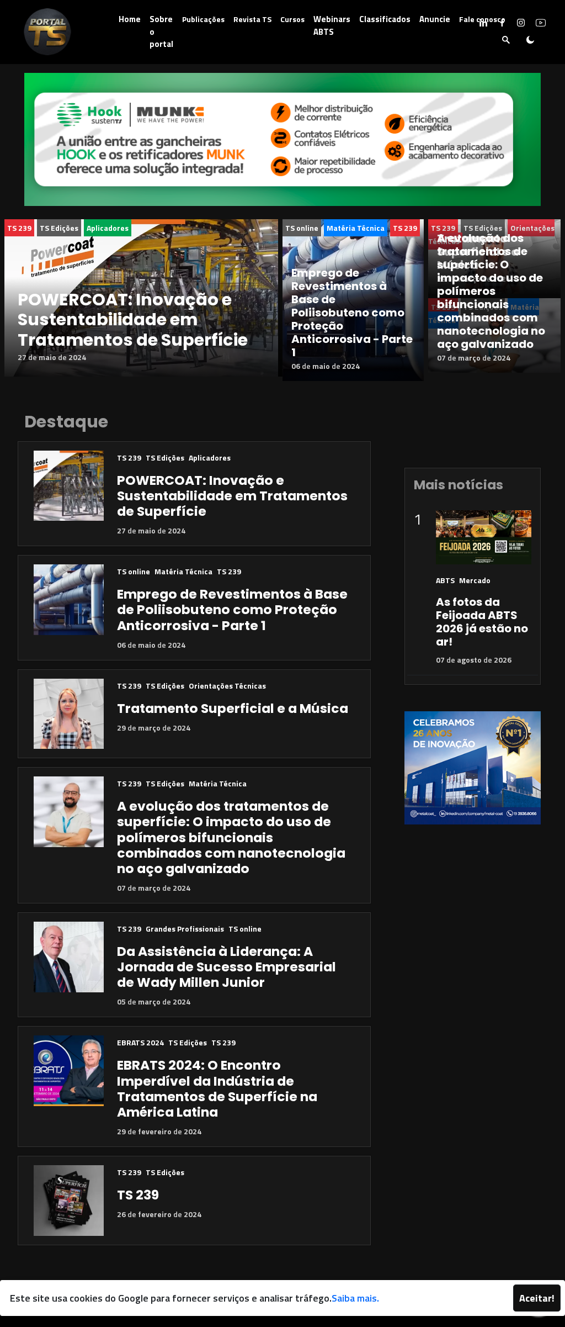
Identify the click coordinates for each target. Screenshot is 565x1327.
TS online (301, 228)
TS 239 (19, 228)
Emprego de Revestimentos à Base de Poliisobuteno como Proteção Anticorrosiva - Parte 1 (352, 312)
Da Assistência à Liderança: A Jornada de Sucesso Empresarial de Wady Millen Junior (226, 966)
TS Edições (59, 228)
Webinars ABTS (331, 25)
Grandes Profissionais (185, 928)
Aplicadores (108, 228)
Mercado (475, 580)
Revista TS (252, 19)
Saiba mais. (355, 1298)
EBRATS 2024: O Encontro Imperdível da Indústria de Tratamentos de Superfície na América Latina (217, 1088)
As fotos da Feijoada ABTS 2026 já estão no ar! (482, 621)
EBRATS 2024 (140, 1042)
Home (130, 19)
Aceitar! (537, 1298)
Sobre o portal (161, 31)
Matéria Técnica (356, 228)
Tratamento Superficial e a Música (232, 708)
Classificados (385, 19)
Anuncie (434, 19)
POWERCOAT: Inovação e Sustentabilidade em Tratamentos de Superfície (133, 320)
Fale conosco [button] (482, 19)
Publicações (203, 19)
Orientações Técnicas (227, 685)
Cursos (292, 19)
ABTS (445, 580)
